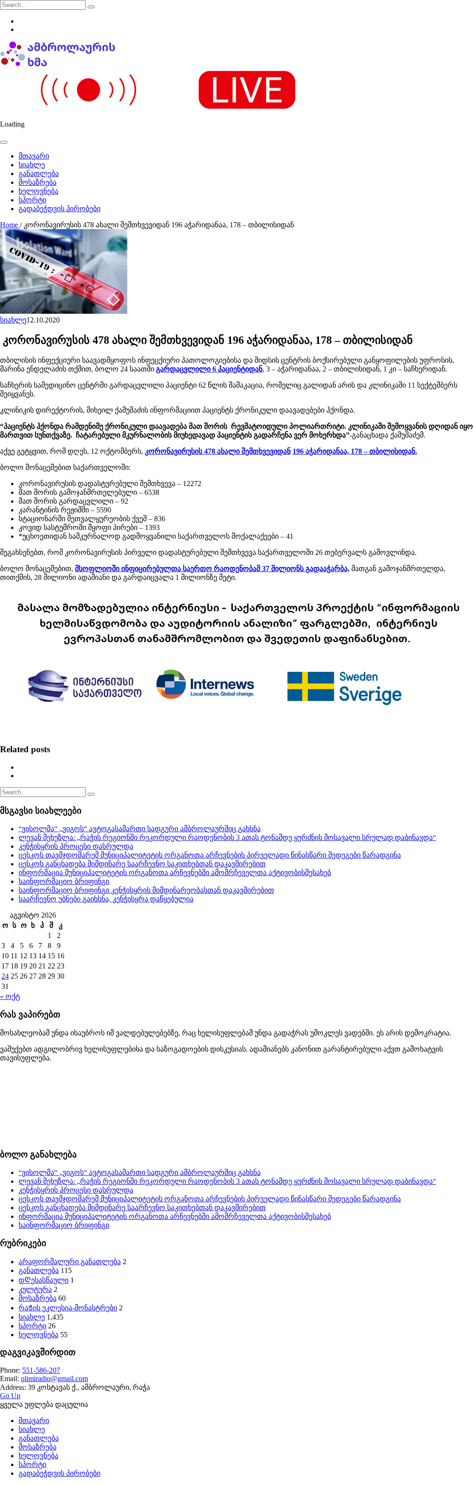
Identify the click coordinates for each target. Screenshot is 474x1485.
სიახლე (32, 165)
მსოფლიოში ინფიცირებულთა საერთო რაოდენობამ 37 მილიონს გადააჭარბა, (212, 568)
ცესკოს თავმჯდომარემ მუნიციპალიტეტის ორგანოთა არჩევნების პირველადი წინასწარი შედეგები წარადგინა (210, 855)
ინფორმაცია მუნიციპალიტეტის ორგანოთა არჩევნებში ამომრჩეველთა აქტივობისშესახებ (175, 872)
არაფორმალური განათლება (70, 1262)
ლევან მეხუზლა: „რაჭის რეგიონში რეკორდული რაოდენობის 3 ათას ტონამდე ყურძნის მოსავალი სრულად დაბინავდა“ (227, 837)
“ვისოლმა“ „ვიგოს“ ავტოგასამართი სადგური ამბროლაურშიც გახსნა (140, 829)
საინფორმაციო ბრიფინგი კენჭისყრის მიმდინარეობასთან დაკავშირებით (146, 890)
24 (5, 976)
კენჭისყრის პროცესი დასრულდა (76, 846)
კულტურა (35, 1289)
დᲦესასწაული (44, 1280)
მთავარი (34, 156)
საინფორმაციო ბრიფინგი (64, 881)
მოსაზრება (37, 182)
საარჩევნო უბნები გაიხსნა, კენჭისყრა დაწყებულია (106, 899)
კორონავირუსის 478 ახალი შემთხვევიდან (218, 451)
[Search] (91, 7)
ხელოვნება (38, 191)
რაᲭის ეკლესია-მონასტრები (68, 1308)
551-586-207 (41, 1370)
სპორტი (32, 200)
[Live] (168, 108)
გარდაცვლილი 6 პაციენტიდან (209, 369)
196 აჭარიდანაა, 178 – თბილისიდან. (355, 451)
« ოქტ (10, 996)
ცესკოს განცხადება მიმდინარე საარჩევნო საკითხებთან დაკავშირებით (142, 864)
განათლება (39, 173)
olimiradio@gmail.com (54, 1378)
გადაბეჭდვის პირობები (59, 209)
